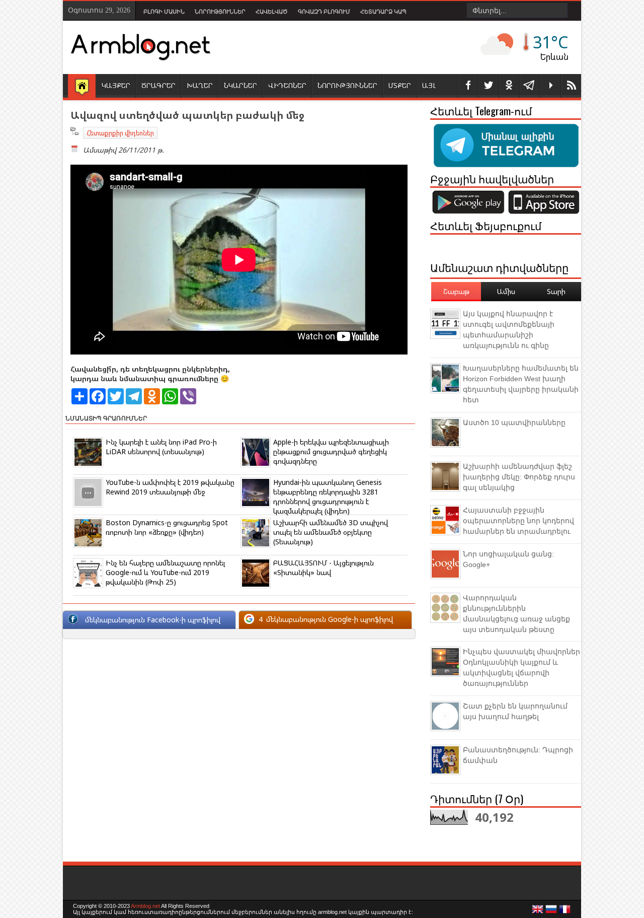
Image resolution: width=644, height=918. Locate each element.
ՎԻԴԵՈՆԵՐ (287, 85)
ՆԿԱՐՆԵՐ (240, 85)
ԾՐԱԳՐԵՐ (158, 85)
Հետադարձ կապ (383, 12)
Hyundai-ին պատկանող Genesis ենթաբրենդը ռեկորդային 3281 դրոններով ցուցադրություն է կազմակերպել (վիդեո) (327, 496)
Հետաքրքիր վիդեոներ (120, 132)
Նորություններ (220, 12)
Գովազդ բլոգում (324, 12)
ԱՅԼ (429, 85)
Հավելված (272, 12)
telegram (530, 86)
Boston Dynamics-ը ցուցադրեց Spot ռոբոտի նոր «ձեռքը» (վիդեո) (167, 527)
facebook (468, 86)
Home (82, 86)
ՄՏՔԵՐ (399, 85)
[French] (565, 912)
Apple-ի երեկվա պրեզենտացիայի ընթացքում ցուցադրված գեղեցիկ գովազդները (331, 451)
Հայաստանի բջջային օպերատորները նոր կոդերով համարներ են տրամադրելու (518, 520)
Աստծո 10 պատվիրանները (514, 422)
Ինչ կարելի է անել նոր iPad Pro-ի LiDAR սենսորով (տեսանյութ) (161, 446)
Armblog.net (145, 906)
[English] (538, 912)
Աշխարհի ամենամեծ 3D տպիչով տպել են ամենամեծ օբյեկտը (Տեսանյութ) (330, 532)
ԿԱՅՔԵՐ (116, 85)
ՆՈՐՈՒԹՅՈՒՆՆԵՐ (347, 85)
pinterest (509, 86)
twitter (488, 86)
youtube (550, 86)
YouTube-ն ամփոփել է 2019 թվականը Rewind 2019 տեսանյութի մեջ (170, 487)
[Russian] (551, 912)
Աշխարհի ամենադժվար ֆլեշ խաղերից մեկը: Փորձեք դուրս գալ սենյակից (519, 476)
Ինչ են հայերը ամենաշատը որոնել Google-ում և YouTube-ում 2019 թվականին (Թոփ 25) (165, 572)
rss (571, 86)
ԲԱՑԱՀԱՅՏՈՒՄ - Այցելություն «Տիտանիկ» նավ (323, 567)
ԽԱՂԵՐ (200, 85)
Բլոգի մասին (164, 12)
